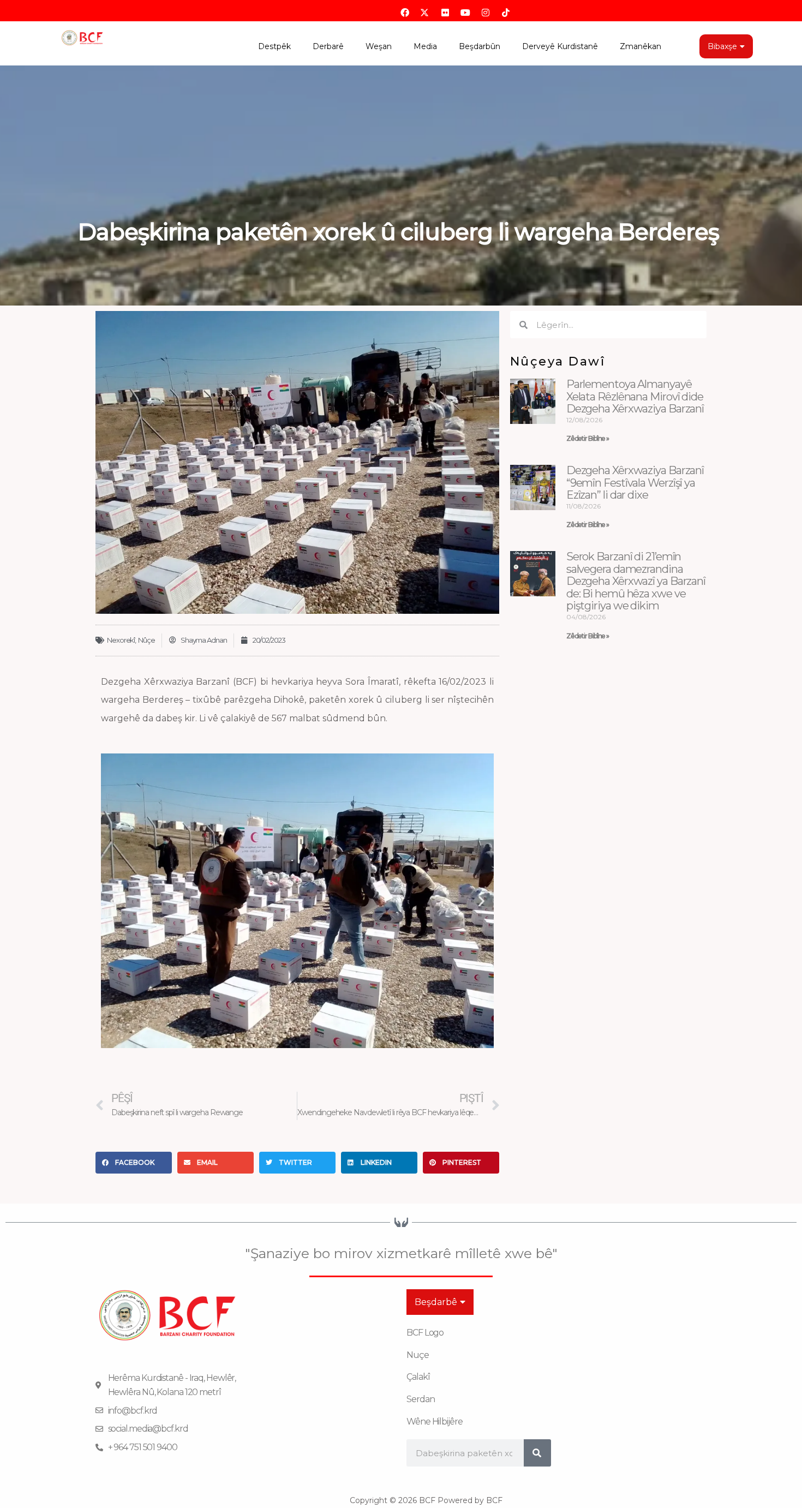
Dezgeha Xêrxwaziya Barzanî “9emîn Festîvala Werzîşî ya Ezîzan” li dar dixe (635, 482)
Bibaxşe (722, 46)
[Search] (537, 1453)
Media (425, 46)
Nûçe (146, 640)
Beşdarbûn (479, 46)
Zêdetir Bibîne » (587, 438)
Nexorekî (121, 640)
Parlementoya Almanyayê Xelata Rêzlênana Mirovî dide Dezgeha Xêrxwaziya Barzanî (635, 396)
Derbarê (328, 46)
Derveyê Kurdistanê (560, 46)
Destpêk (274, 46)
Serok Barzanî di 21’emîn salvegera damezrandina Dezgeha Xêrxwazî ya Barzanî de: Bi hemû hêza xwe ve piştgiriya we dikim (635, 581)
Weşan (379, 46)
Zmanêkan (640, 46)
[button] (113, 901)
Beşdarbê (436, 1302)
